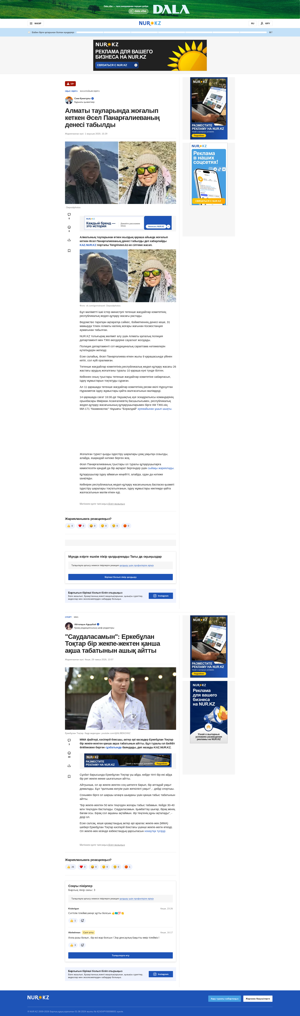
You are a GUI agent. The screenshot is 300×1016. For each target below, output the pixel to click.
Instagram (163, 596)
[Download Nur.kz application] (150, 9)
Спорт (68, 617)
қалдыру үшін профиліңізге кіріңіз (137, 565)
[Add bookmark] (69, 250)
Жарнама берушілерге (258, 998)
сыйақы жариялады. (161, 468)
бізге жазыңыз (116, 504)
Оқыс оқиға (71, 91)
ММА (76, 617)
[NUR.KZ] (150, 23)
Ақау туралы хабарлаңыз (224, 998)
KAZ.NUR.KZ (88, 245)
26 (73, 867)
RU (252, 23)
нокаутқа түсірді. (155, 831)
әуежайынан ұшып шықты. (155, 408)
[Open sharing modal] (69, 240)
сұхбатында (113, 747)
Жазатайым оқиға (90, 91)
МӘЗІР (38, 23)
